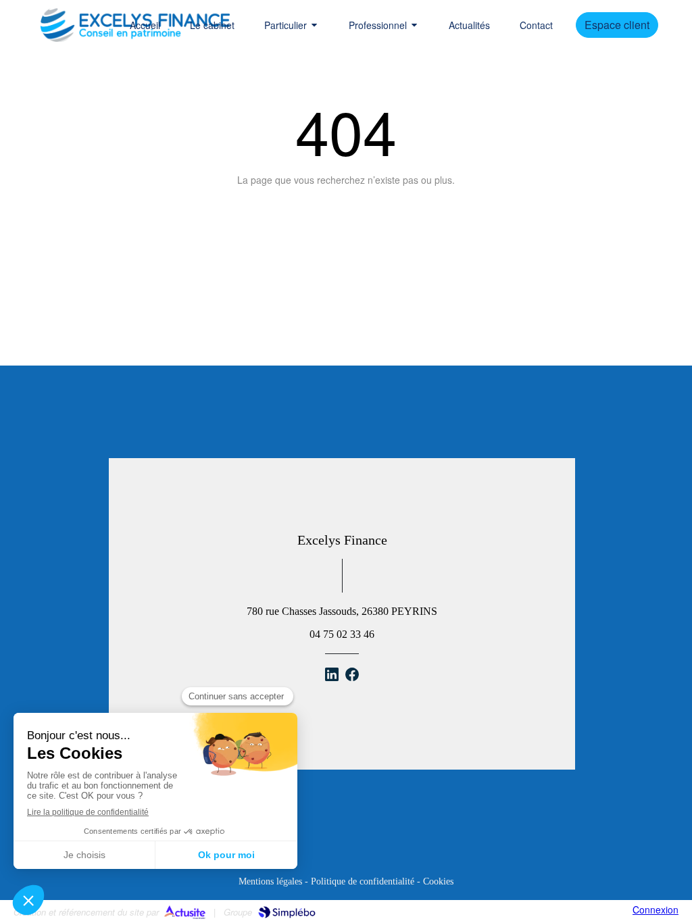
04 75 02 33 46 (342, 634)
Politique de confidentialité (362, 881)
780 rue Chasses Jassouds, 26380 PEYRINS (342, 611)
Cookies (438, 881)
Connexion (655, 909)
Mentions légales (270, 881)
